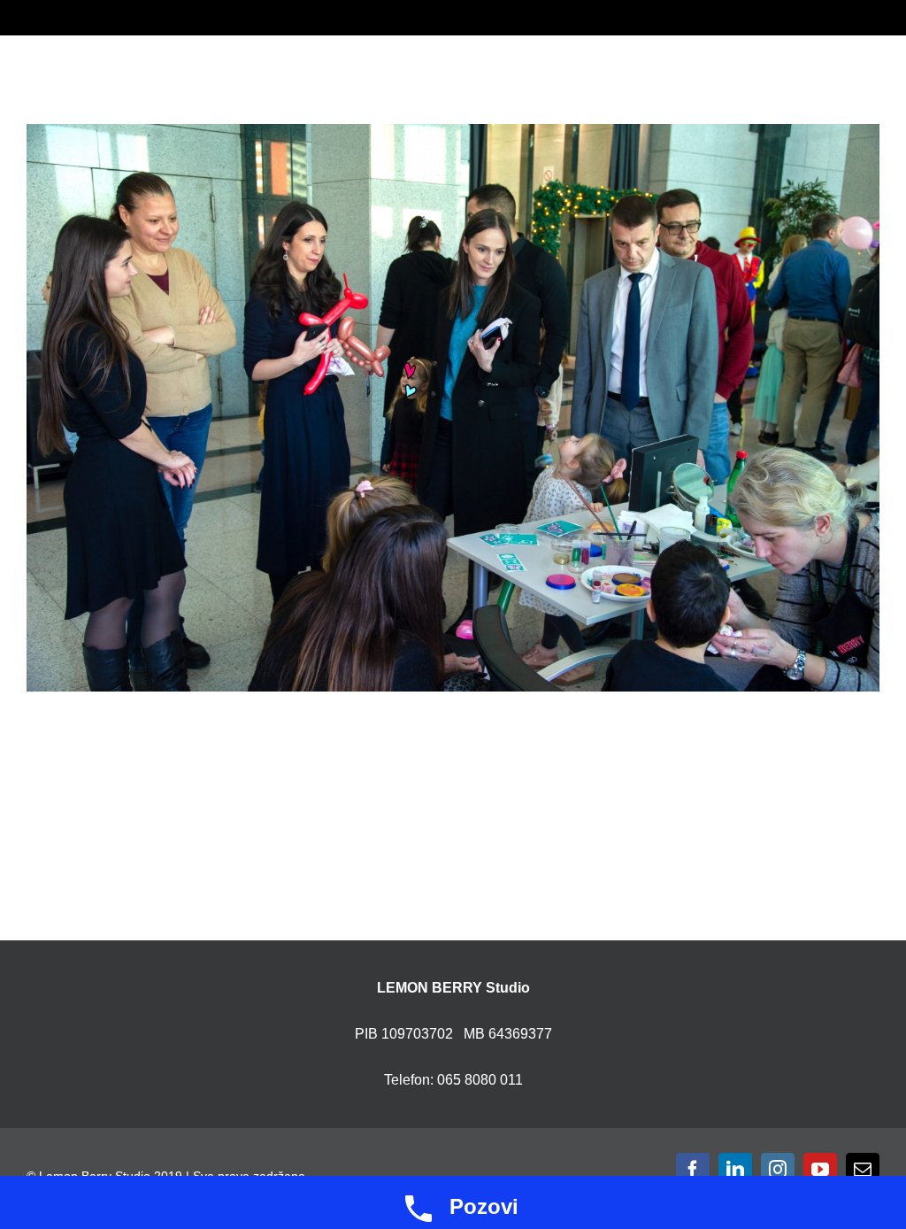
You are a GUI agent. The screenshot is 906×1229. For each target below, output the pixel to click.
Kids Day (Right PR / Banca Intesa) (432, 408)
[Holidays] (453, 408)
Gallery (475, 408)
